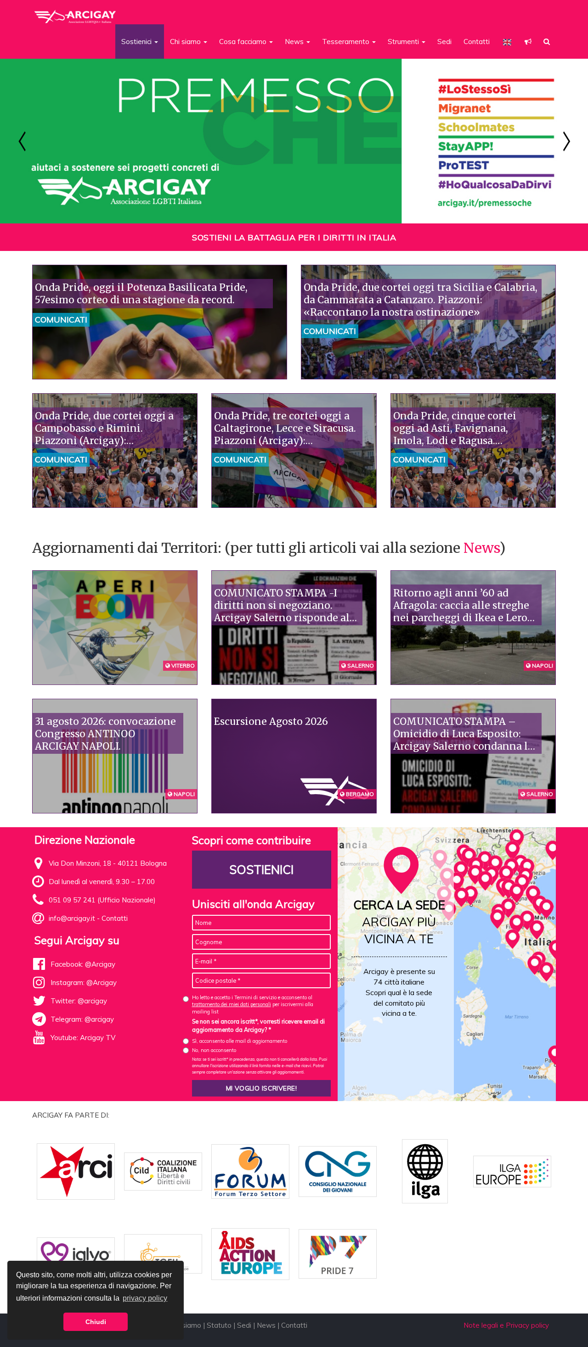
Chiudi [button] (95, 1321)
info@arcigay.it (72, 918)
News (481, 548)
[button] (528, 41)
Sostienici (261, 869)
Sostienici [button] (137, 41)
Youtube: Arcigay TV (83, 1037)
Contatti (477, 41)
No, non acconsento (214, 1050)
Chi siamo (185, 1325)
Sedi (444, 41)
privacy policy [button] (145, 1298)
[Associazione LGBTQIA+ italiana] (75, 12)
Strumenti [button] (404, 41)
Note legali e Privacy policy (506, 1325)
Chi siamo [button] (186, 41)
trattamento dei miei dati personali (231, 1004)
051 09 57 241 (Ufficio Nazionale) (102, 900)
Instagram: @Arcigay (84, 982)
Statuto (219, 1325)
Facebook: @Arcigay (83, 964)
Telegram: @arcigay (82, 1019)
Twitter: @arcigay (79, 1000)
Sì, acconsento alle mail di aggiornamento (239, 1041)
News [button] (295, 41)
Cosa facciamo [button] (243, 41)
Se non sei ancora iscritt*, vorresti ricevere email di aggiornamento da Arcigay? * (258, 1025)
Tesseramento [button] (346, 41)
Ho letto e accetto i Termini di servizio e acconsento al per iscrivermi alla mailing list (252, 1004)
